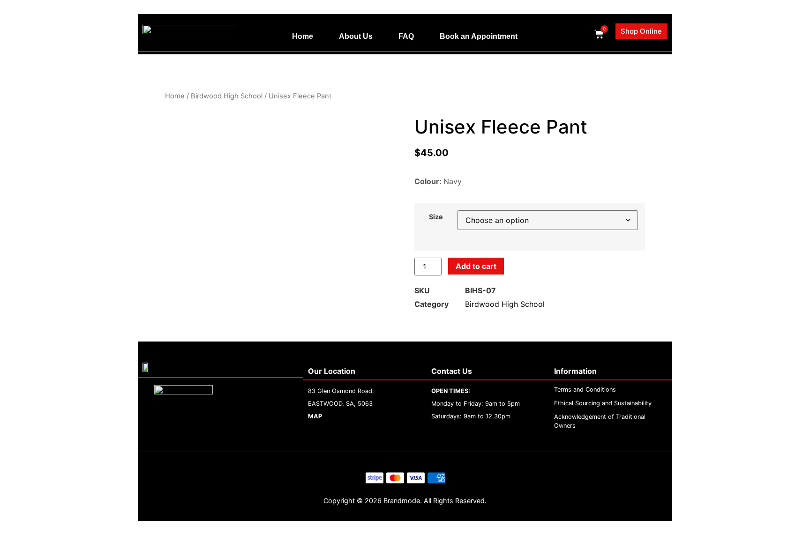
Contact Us (451, 371)
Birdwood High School (226, 96)
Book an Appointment (479, 36)
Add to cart (476, 266)
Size (436, 217)
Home (302, 36)
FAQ (406, 36)
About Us (356, 36)
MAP (315, 416)
